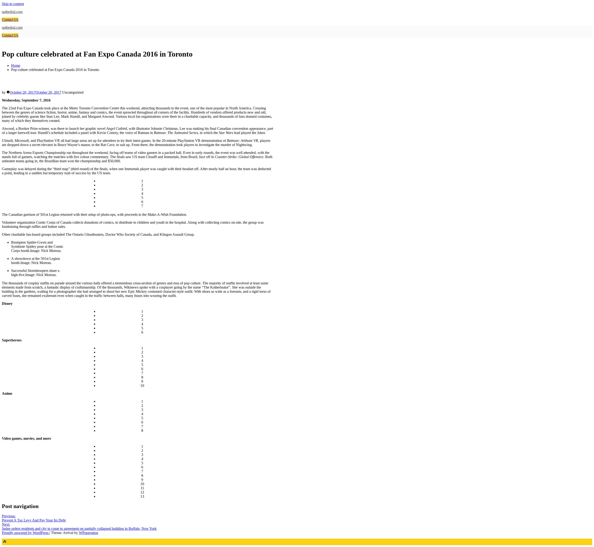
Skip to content (13, 4)
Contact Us (10, 20)
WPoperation (88, 533)
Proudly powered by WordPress (25, 533)
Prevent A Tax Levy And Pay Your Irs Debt (34, 518)
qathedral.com (12, 12)
